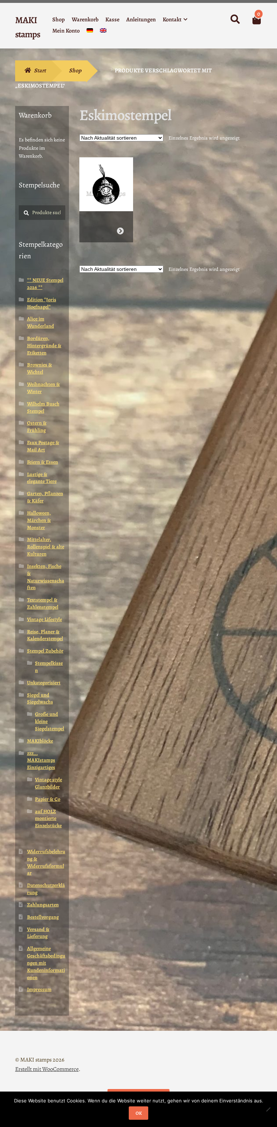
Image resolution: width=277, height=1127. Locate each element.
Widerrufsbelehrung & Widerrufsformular (46, 862)
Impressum (39, 989)
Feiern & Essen (42, 462)
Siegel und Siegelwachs (40, 699)
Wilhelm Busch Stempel (43, 407)
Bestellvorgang (43, 917)
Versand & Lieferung (38, 933)
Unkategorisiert (44, 682)
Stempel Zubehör (45, 650)
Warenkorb (85, 20)
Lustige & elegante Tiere (42, 478)
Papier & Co (47, 799)
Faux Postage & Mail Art (43, 446)
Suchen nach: (234, 19)
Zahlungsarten (43, 904)
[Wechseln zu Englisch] (103, 32)
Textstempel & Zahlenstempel (42, 603)
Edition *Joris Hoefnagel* (41, 303)
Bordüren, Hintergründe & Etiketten (44, 345)
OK (139, 1113)
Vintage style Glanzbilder (48, 783)
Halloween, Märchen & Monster (39, 520)
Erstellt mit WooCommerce (47, 1069)
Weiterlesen (120, 230)
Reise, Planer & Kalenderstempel (45, 635)
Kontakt (172, 20)
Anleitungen (141, 20)
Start (40, 71)
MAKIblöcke (40, 740)
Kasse (112, 20)
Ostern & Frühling (37, 427)
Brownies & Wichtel (39, 368)
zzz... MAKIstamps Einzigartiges (41, 760)
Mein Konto (66, 31)
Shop (58, 20)
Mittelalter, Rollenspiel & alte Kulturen (45, 546)
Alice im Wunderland (40, 322)
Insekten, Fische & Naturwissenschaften (45, 577)
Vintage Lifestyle (44, 619)
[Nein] (268, 1109)
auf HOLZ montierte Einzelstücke (48, 818)
